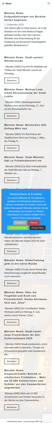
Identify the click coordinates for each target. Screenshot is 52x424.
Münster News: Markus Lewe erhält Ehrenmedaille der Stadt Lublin (25, 93)
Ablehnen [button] (34, 223)
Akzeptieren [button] (20, 223)
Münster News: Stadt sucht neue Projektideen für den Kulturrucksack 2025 (22, 335)
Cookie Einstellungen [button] (18, 228)
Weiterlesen (20, 45)
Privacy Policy (37, 228)
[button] (48, 3)
